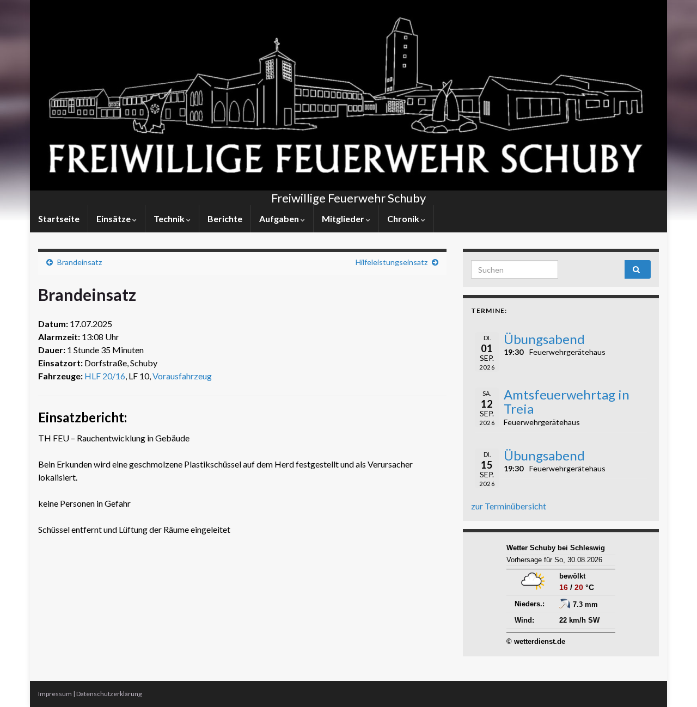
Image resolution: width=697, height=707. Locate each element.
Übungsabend (544, 339)
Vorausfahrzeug (182, 376)
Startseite (59, 218)
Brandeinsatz (79, 262)
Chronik (404, 218)
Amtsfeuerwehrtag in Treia (566, 401)
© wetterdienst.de (535, 641)
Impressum (55, 694)
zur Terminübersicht (508, 506)
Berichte (224, 218)
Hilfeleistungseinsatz (391, 262)
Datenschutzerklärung (109, 694)
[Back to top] (672, 682)
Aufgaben (280, 218)
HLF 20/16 (104, 376)
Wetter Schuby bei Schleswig (555, 548)
